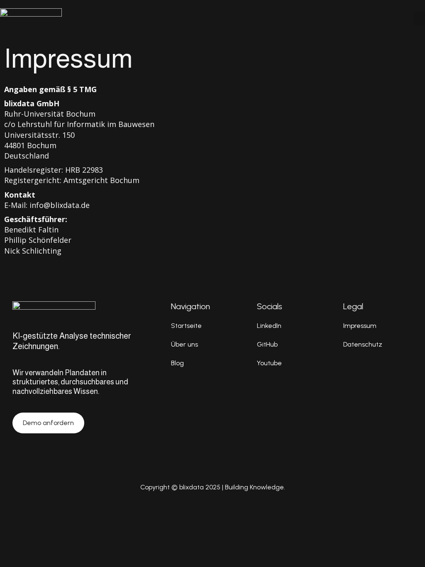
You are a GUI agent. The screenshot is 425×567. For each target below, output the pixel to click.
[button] (419, 18)
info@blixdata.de (59, 205)
